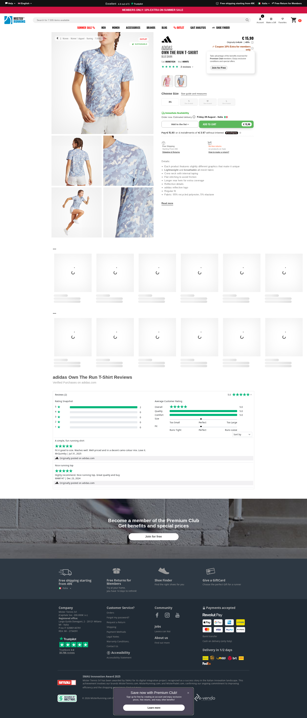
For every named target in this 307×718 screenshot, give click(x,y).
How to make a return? (219, 152)
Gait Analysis (198, 28)
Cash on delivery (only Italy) (217, 641)
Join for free (153, 536)
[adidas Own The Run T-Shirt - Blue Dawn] (181, 81)
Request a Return (116, 622)
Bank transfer (210, 636)
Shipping (111, 627)
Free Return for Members (288, 3)
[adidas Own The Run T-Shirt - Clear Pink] (167, 81)
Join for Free (219, 67)
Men (103, 28)
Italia (66, 588)
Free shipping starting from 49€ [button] (243, 3)
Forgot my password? (118, 617)
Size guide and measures (194, 93)
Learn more (154, 707)
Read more (167, 203)
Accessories (133, 28)
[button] (10, 3)
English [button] (25, 3)
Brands (151, 28)
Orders (110, 612)
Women (116, 28)
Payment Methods (116, 631)
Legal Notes (113, 636)
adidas (166, 48)
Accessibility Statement (119, 657)
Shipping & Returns (171, 152)
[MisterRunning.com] (18, 20)
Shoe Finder (223, 28)
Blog (164, 28)
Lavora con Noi (162, 631)
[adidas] (166, 39)
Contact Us (112, 646)
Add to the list (184, 124)
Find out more (162, 642)
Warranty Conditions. (118, 641)
